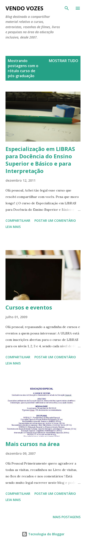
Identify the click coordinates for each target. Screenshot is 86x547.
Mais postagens (66, 517)
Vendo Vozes (24, 8)
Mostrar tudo (63, 60)
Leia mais (13, 226)
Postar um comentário (55, 220)
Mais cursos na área (33, 444)
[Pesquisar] (66, 8)
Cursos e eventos (29, 307)
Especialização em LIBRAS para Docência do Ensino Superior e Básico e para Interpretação (40, 160)
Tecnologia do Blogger (45, 534)
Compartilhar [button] (18, 220)
